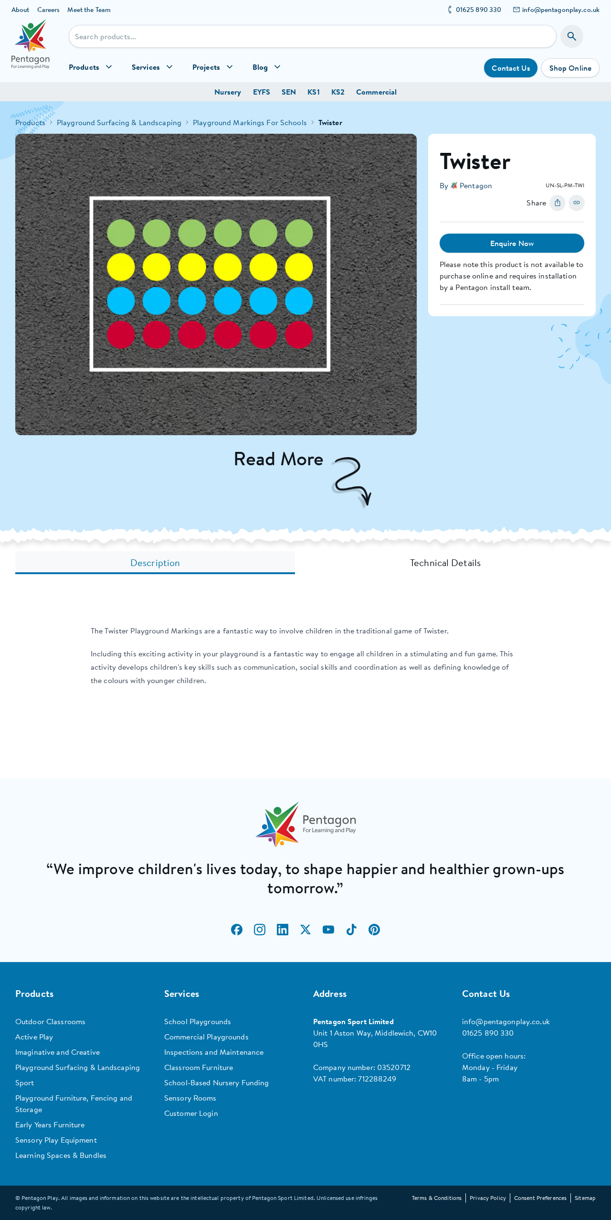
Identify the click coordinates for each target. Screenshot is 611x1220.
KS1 (313, 91)
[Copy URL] (576, 202)
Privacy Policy (488, 1198)
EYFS (261, 91)
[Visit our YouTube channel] (328, 929)
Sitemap (585, 1198)
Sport (24, 1082)
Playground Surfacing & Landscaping (119, 122)
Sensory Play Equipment (56, 1139)
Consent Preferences (540, 1198)
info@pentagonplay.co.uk (561, 9)
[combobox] (313, 36)
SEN (289, 91)
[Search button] (571, 36)
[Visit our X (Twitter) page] (305, 929)
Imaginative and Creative (57, 1052)
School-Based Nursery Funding (216, 1082)
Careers (48, 9)
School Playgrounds (197, 1021)
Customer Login (191, 1113)
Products (30, 122)
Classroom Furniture (198, 1067)
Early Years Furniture (50, 1124)
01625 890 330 (479, 9)
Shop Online (570, 68)
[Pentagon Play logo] (30, 50)
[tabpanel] (305, 655)
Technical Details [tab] (445, 562)
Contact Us (510, 68)
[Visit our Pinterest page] (374, 929)
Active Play (34, 1036)
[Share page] (557, 202)
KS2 (338, 91)
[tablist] (305, 562)
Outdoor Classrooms (50, 1021)
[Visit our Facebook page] (236, 929)
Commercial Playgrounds (206, 1036)
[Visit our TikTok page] (351, 929)
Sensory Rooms (190, 1097)
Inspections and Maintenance (213, 1052)
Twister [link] (330, 122)
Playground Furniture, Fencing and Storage (73, 1103)
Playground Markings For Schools (250, 122)
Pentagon (476, 185)
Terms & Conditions (437, 1198)
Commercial (376, 91)
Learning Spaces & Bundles (60, 1155)
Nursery (228, 91)
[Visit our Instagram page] (259, 929)
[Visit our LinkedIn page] (282, 929)
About (20, 9)
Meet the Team (89, 9)
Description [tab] (155, 562)
